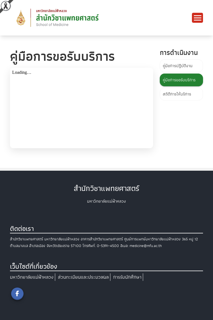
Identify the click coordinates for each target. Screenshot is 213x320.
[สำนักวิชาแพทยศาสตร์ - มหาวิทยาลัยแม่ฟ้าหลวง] (76, 17)
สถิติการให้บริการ (177, 94)
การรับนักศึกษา (127, 277)
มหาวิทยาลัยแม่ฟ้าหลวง (32, 277)
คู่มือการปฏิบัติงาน (177, 65)
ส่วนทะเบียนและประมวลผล (83, 277)
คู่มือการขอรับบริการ (179, 80)
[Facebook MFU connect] (17, 294)
